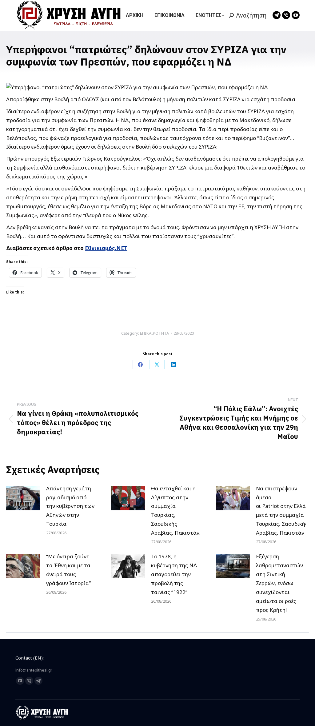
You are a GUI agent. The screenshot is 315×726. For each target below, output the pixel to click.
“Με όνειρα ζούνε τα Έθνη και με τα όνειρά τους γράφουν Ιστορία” (68, 570)
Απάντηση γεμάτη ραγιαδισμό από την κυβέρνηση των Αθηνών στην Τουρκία (70, 506)
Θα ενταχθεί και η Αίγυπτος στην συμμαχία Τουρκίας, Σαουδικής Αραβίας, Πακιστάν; (176, 511)
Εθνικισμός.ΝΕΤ (106, 248)
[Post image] (23, 498)
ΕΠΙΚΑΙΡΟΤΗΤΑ (154, 333)
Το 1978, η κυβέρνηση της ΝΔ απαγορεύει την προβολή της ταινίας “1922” (174, 574)
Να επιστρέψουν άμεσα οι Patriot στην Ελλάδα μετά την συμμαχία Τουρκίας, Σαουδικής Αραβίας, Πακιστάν (284, 511)
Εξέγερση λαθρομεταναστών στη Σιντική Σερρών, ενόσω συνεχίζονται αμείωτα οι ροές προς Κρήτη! (279, 583)
